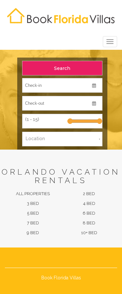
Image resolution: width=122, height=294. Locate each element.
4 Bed (89, 203)
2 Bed (89, 193)
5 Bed (33, 213)
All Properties (33, 193)
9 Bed (33, 232)
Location (35, 138)
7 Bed (33, 222)
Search (62, 68)
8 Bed (89, 222)
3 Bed (33, 203)
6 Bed (89, 213)
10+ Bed (89, 232)
